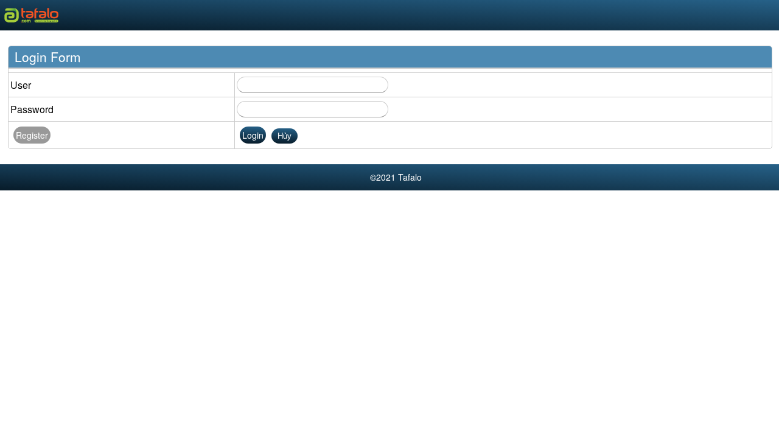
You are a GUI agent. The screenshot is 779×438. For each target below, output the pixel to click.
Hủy (285, 136)
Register (32, 135)
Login (253, 135)
